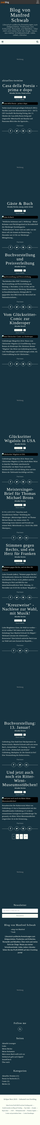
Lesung (21, 207)
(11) (10, 1076)
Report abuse (5, 1110)
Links (4, 1046)
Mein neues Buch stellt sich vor (13, 1054)
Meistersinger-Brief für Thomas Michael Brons (20, 493)
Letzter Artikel (28, 207)
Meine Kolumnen (8, 1051)
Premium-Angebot (31, 1110)
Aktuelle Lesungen (9, 1043)
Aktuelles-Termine (15, 93)
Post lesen (20, 126)
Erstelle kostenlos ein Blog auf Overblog (12, 1108)
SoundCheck (6, 1059)
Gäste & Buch (20, 203)
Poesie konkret (26, 93)
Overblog (32, 1099)
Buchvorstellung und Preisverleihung (20, 259)
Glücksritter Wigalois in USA (20, 438)
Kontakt (34, 1108)
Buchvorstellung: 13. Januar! (20, 725)
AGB (12, 1110)
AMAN (20, 950)
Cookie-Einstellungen (28, 1113)
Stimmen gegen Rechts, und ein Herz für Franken (20, 549)
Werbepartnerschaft (20, 1110)
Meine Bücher (7, 1049)
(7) (10, 1079)
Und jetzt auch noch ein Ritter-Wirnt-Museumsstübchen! (20, 778)
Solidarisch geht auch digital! (12, 1057)
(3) (6, 1084)
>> (26, 836)
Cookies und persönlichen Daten (13, 1113)
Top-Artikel (27, 1108)
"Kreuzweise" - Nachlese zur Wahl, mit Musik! (20, 609)
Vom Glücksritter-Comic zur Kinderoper (20, 318)
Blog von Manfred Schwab (20, 15)
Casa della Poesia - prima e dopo (20, 87)
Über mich (6, 1062)
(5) (5, 1081)
